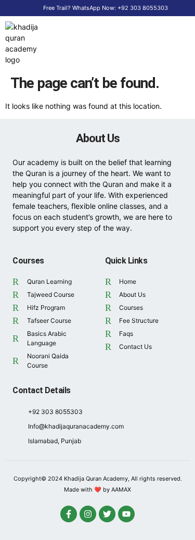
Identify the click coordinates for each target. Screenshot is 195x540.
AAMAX (121, 489)
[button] (175, 43)
